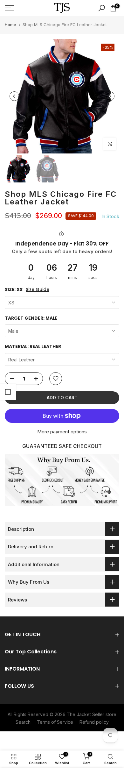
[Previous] (14, 96)
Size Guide (37, 290)
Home (10, 24)
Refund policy (94, 722)
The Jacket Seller (85, 714)
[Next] (109, 96)
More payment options (62, 432)
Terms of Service (55, 722)
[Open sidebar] (8, 392)
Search (23, 722)
